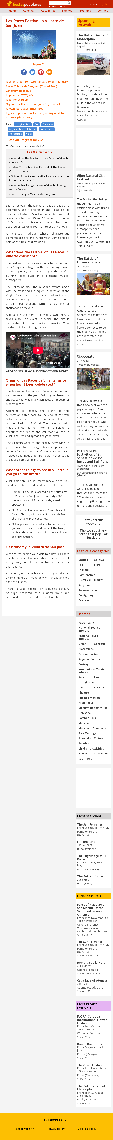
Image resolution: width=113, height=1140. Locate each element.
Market (98, 580)
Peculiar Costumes (90, 654)
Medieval (84, 723)
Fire (37, 124)
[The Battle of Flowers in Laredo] (93, 284)
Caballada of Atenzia (92, 980)
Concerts (99, 644)
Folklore (83, 570)
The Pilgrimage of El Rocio (91, 857)
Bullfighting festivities (92, 708)
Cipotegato (85, 356)
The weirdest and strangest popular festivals (93, 534)
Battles (83, 559)
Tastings (84, 664)
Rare (81, 677)
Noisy (29, 133)
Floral (97, 564)
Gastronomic (86, 575)
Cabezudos (101, 753)
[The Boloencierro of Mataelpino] (93, 64)
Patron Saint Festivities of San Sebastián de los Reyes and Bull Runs (92, 456)
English (103, 4)
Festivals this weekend (93, 522)
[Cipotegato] (93, 379)
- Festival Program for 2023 (25, 140)
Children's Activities (91, 748)
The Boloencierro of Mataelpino (92, 37)
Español (94, 4)
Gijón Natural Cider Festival (92, 177)
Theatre (83, 692)
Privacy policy (56, 1128)
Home (13, 10)
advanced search (57, 6)
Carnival (99, 559)
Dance (82, 687)
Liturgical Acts (22, 124)
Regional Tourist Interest (22, 129)
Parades (99, 687)
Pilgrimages (86, 702)
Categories (48, 10)
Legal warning (25, 1128)
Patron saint (46, 129)
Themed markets (89, 697)
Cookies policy (87, 1128)
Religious (84, 585)
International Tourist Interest (91, 670)
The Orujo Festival (90, 1065)
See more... (85, 758)
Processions (15, 133)
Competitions (87, 718)
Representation (88, 590)
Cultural (99, 738)
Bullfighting (85, 595)
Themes (67, 10)
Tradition (84, 600)
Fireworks (48, 124)
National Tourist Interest (89, 629)
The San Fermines (90, 824)
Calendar (29, 10)
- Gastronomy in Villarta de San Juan (32, 194)
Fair (80, 564)
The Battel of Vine (90, 876)
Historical (84, 580)
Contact (102, 10)
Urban (82, 644)
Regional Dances (89, 659)
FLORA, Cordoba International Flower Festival (92, 1019)
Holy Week (85, 713)
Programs (85, 10)
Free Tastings (87, 733)
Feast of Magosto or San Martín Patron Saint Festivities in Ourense (91, 909)
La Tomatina (86, 842)
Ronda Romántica (90, 1044)
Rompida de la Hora (91, 963)
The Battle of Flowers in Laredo (90, 260)
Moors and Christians (92, 728)
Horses (82, 753)
